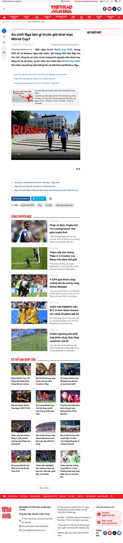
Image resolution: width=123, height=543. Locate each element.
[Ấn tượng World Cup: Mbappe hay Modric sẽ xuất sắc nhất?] (70, 369)
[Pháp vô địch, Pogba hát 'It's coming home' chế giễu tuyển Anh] (29, 231)
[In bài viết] (4, 42)
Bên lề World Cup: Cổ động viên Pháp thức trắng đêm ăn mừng (20, 381)
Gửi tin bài (105, 1)
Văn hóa (73, 17)
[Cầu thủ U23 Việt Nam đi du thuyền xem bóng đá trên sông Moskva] (70, 396)
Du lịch (81, 17)
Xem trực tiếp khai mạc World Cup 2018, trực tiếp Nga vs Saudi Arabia (41, 75)
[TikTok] (120, 1)
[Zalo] (119, 9)
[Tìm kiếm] (4, 9)
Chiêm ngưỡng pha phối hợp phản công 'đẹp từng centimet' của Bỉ (64, 337)
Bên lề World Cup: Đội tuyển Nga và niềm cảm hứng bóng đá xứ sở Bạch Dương (70, 439)
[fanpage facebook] (105, 9)
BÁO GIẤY (67, 1)
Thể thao (37, 17)
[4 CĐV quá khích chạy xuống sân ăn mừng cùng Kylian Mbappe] (29, 285)
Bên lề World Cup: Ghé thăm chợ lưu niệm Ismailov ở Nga (45, 381)
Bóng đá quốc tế (61, 17)
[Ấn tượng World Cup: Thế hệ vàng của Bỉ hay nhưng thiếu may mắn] (45, 396)
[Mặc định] (4, 52)
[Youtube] (116, 1)
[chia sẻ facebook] (4, 36)
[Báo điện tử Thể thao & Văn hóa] (61, 9)
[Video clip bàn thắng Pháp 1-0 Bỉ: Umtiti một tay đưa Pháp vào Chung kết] (21, 426)
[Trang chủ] (4, 17)
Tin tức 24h (27, 17)
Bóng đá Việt (47, 17)
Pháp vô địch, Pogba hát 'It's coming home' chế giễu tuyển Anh (64, 229)
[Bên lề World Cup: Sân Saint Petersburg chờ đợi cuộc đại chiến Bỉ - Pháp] (45, 426)
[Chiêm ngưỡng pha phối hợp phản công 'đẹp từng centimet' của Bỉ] (29, 340)
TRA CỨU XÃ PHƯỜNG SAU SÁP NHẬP (86, 1)
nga (39, 205)
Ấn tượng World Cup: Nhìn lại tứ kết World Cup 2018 (20, 468)
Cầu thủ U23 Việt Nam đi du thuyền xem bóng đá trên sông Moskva (70, 409)
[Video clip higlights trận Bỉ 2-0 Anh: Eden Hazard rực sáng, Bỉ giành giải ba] (29, 313)
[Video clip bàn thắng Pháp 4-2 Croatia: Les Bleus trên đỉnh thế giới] (29, 258)
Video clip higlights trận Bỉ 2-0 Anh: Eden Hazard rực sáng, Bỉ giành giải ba (64, 310)
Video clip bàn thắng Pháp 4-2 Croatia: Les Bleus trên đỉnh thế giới (63, 256)
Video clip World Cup (35, 22)
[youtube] (110, 9)
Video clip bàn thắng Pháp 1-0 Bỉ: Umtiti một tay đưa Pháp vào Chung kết (20, 439)
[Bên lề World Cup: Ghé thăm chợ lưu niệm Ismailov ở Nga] (45, 369)
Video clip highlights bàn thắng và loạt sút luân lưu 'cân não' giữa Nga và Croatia (45, 469)
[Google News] (65, 45)
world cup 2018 (27, 205)
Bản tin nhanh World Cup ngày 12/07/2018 (20, 406)
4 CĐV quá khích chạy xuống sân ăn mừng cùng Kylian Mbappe (64, 283)
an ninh (49, 205)
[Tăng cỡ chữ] (4, 48)
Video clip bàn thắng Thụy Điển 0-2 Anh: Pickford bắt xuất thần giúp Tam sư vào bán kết (70, 471)
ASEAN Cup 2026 (14, 17)
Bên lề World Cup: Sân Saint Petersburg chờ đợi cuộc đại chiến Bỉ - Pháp (45, 439)
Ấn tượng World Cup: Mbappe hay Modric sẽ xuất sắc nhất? (69, 381)
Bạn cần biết (110, 17)
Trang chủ (6, 22)
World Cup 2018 (18, 22)
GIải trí (89, 17)
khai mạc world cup (64, 205)
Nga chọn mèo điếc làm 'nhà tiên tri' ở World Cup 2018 (35, 79)
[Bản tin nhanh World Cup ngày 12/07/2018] (21, 396)
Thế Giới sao (99, 17)
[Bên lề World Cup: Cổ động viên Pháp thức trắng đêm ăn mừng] (21, 369)
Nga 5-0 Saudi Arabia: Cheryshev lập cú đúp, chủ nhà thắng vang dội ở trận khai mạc (46, 190)
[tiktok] (114, 9)
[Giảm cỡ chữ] (4, 57)
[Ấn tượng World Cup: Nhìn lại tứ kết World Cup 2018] (21, 456)
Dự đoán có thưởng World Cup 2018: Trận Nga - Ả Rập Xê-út (37, 83)
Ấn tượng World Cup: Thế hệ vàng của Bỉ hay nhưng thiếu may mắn (45, 409)
